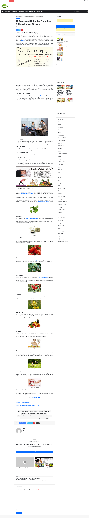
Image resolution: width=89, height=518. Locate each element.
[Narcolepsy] (34, 57)
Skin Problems (60, 228)
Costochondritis (60, 143)
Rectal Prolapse (60, 214)
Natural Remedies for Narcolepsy (44, 415)
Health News (60, 167)
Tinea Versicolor (60, 233)
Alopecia (59, 124)
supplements (60, 230)
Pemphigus (59, 194)
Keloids (59, 180)
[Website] (23, 430)
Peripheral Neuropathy (61, 196)
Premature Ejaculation (61, 209)
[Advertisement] (59, 5)
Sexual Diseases (60, 223)
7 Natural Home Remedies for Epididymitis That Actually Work (68, 54)
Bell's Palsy (59, 129)
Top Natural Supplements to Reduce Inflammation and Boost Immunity (26, 0)
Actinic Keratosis (60, 122)
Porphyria (59, 206)
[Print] (39, 423)
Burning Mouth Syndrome (62, 137)
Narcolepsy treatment (42, 413)
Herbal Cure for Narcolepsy (43, 277)
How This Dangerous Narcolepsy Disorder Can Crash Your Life (27, 405)
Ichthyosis (59, 177)
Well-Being (38, 11)
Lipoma (59, 185)
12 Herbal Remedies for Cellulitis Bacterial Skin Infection (68, 39)
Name (17, 502)
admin (24, 428)
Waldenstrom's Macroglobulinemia (63, 241)
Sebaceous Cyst (60, 220)
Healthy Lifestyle (60, 169)
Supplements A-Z (32, 11)
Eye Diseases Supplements (62, 153)
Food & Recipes (21, 11)
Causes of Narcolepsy (23, 411)
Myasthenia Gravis (61, 190)
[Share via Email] (37, 423)
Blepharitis (59, 132)
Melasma (59, 186)
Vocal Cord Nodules (61, 239)
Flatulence (59, 156)
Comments (71, 34)
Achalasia (59, 121)
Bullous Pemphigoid (61, 135)
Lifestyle (26, 11)
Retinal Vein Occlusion (61, 215)
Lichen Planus (60, 183)
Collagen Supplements (61, 140)
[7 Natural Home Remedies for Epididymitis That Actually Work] (60, 54)
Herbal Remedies (60, 170)
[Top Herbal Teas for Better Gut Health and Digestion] (61, 100)
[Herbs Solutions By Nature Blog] (4, 6)
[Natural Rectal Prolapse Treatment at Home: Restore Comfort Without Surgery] (61, 87)
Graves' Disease (60, 162)
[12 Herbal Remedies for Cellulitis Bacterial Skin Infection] (60, 39)
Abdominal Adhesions (61, 119)
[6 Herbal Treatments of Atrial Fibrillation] (60, 59)
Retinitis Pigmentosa (61, 217)
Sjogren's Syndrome (61, 225)
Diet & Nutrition (7, 11)
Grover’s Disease (60, 164)
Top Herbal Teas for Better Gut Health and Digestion (60, 103)
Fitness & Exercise (14, 11)
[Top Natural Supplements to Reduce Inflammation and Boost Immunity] (69, 87)
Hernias (59, 172)
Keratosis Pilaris (60, 182)
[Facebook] (17, 30)
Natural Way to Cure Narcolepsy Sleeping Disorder (25, 407)
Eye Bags (59, 151)
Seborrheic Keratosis (61, 222)
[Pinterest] (22, 30)
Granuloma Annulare (61, 161)
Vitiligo (59, 238)
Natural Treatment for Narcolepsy (28, 418)
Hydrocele (59, 175)
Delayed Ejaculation (61, 145)
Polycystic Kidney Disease (62, 201)
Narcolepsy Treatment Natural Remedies (26, 415)
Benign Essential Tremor (62, 130)
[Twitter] (19, 30)
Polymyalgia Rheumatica (62, 204)
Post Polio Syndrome (61, 207)
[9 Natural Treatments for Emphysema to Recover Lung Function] (60, 44)
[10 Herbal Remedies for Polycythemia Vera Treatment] (60, 49)
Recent (64, 34)
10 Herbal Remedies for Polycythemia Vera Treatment (68, 49)
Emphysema (60, 148)
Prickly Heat (60, 212)
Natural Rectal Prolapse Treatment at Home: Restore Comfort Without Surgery (60, 92)
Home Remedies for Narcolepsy (36, 411)
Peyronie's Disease (61, 199)
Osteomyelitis (60, 193)
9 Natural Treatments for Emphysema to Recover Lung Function (68, 44)
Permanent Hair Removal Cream (63, 198)
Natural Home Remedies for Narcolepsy (23, 402)
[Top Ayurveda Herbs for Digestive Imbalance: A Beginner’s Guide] (69, 100)
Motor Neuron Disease (61, 188)
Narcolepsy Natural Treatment (29, 413)
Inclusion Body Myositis (62, 178)
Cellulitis (59, 138)
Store (42, 11)
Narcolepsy (21, 16)
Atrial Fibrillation (60, 127)
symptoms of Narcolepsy (43, 418)
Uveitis (59, 236)
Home (2, 11)
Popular (58, 34)
